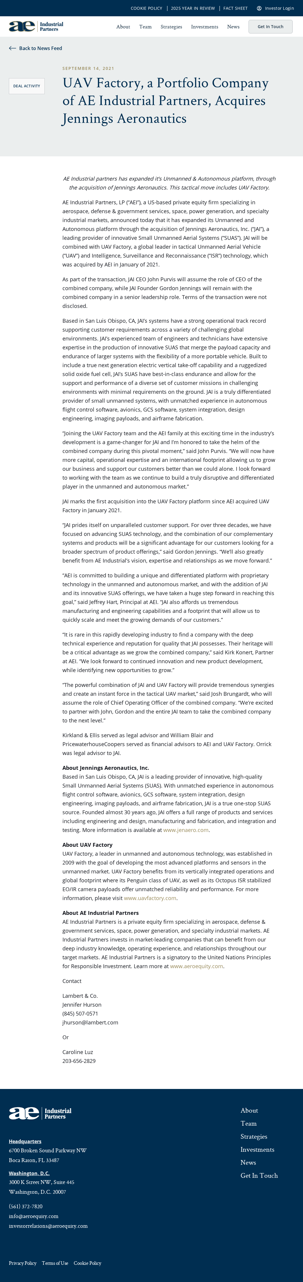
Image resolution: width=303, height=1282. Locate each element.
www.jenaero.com (186, 829)
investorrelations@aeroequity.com (48, 1226)
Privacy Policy (22, 1263)
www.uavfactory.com (150, 898)
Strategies (171, 26)
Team (145, 26)
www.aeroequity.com (196, 966)
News (233, 26)
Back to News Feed (40, 48)
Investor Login (279, 7)
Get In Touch (270, 26)
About (123, 26)
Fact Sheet (235, 8)
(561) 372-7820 (25, 1206)
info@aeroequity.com (34, 1216)
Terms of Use (55, 1263)
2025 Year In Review (193, 8)
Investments (204, 26)
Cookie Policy (146, 8)
